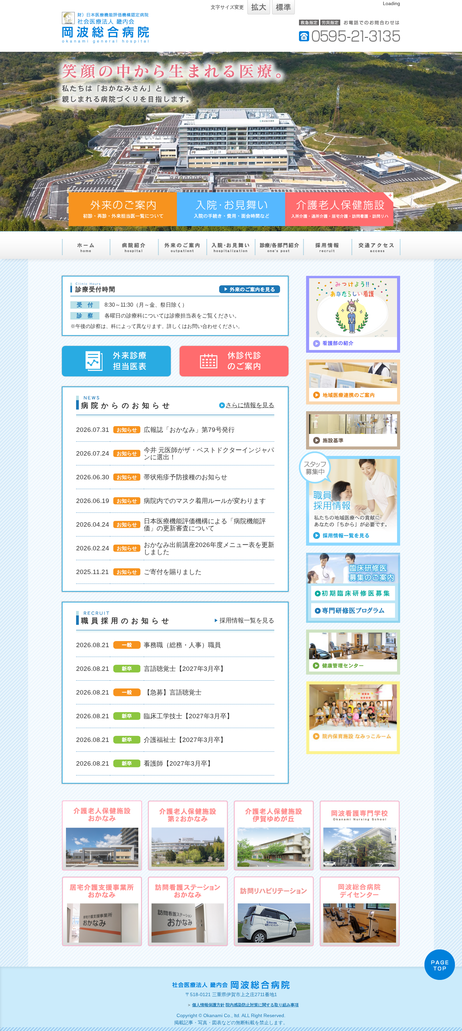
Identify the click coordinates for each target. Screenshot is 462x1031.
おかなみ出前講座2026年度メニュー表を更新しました (209, 548)
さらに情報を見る (250, 405)
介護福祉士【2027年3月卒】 (185, 739)
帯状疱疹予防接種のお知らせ (185, 477)
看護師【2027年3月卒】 (179, 763)
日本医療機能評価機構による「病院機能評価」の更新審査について (205, 524)
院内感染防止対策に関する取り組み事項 (262, 1005)
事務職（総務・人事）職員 (182, 645)
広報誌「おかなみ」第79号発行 (189, 429)
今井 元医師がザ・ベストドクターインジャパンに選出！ (209, 453)
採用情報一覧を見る (247, 620)
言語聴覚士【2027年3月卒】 (185, 668)
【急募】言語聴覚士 (173, 692)
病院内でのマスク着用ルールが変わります (205, 500)
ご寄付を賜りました (173, 571)
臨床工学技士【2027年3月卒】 (188, 716)
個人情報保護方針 (208, 1005)
